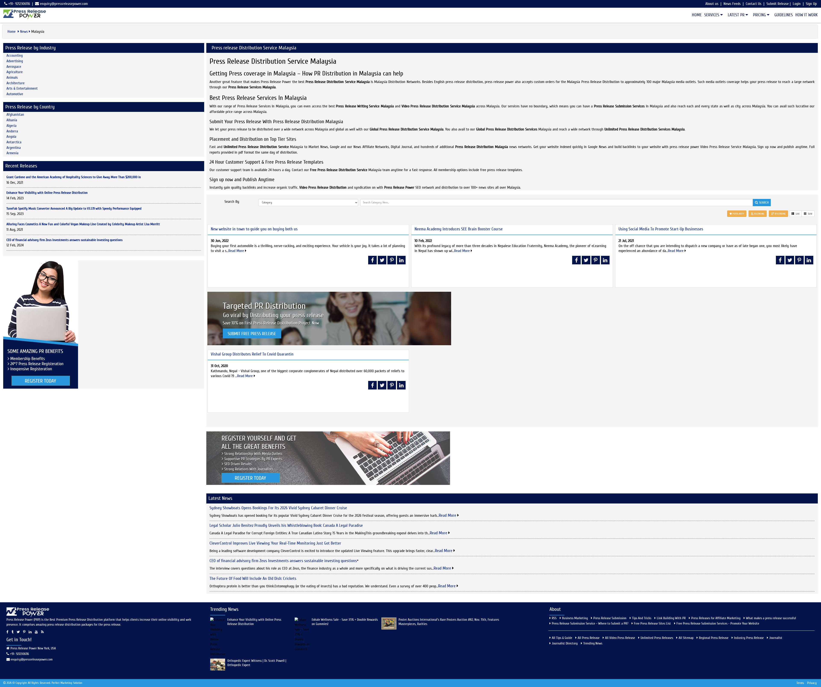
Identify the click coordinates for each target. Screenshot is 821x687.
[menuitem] (695, 14)
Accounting (14, 55)
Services (712, 14)
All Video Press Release (620, 638)
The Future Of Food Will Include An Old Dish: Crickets (253, 578)
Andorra (12, 131)
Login (797, 3)
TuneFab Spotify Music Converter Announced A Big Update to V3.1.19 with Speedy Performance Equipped (74, 208)
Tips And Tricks (641, 618)
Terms (800, 683)
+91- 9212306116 (18, 3)
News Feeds (732, 3)
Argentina (13, 147)
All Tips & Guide (562, 638)
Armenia (12, 153)
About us (711, 3)
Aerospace (13, 66)
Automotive (14, 94)
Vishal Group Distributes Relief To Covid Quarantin (252, 354)
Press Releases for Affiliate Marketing (715, 618)
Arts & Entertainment (22, 88)
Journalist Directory (565, 643)
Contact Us (753, 3)
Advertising (14, 61)
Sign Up (811, 3)
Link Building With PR (671, 618)
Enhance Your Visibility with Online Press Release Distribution (47, 193)
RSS (554, 618)
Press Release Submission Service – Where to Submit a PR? (590, 623)
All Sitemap (686, 638)
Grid (810, 213)
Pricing (760, 14)
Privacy (812, 683)
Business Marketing (575, 618)
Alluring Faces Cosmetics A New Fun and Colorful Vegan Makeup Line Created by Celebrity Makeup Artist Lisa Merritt (83, 224)
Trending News (592, 643)
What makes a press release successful (771, 618)
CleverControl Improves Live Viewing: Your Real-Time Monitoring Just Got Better (275, 543)
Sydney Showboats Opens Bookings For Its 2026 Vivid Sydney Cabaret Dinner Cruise (278, 507)
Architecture (15, 83)
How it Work (806, 14)
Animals (12, 77)
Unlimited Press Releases (657, 638)
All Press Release (589, 638)
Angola (11, 136)
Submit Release (777, 3)
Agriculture (14, 72)
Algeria (11, 125)
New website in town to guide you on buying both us (254, 229)
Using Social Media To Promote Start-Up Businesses (661, 229)
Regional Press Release (713, 638)
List (797, 213)
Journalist (775, 638)
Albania (11, 120)
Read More (236, 251)
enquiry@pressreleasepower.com (64, 3)
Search (763, 202)
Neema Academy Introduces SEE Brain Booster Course (459, 229)
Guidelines (783, 14)
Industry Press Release (749, 638)
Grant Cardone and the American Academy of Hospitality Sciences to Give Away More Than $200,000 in (73, 177)
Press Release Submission (609, 618)
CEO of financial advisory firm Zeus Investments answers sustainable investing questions (64, 240)
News (24, 31)
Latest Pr (737, 14)
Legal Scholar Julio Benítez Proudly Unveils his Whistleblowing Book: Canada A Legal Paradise (286, 525)
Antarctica (13, 142)
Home (697, 14)
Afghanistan (15, 114)
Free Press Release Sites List (652, 623)
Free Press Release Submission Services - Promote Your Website (717, 623)
